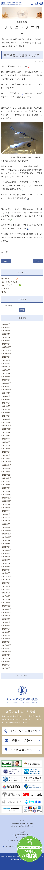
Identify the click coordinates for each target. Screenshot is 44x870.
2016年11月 (6, 609)
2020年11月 (6, 498)
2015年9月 (6, 655)
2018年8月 (6, 557)
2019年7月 (6, 544)
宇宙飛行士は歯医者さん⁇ (21, 55)
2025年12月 (7, 347)
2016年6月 (6, 626)
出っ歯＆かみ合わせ (10, 282)
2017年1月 (6, 603)
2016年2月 (6, 639)
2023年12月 (7, 422)
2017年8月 (6, 583)
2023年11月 (6, 426)
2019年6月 (6, 547)
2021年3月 (6, 488)
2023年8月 (6, 435)
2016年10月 (7, 612)
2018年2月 (6, 573)
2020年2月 (6, 524)
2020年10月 (7, 501)
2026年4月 (6, 334)
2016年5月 (6, 629)
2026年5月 (6, 331)
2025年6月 (6, 367)
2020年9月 (6, 504)
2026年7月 (6, 324)
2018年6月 (6, 563)
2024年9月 (6, 393)
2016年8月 (6, 619)
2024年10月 (7, 390)
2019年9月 (6, 540)
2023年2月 (6, 455)
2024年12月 (7, 383)
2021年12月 (7, 475)
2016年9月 (6, 616)
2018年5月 (6, 567)
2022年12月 (7, 462)
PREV (6, 261)
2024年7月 (6, 400)
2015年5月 (6, 668)
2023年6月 (6, 442)
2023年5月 (6, 445)
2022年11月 (6, 465)
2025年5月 (6, 370)
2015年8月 (6, 658)
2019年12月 (7, 531)
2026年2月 (6, 341)
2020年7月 (6, 511)
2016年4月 (6, 632)
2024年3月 (6, 413)
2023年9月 (6, 432)
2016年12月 (7, 606)
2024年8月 (6, 396)
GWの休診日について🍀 (11, 285)
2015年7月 (6, 662)
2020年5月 (6, 517)
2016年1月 (6, 642)
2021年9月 (6, 481)
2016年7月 (6, 622)
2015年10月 (7, 652)
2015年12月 (7, 645)
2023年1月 (6, 459)
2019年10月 (7, 537)
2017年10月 (7, 576)
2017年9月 (6, 580)
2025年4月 (6, 373)
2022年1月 (6, 472)
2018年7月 (6, 560)
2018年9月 (6, 553)
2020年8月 (6, 508)
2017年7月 (6, 586)
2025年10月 (7, 354)
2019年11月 (6, 534)
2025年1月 (6, 380)
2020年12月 (7, 494)
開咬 (4, 292)
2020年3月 (6, 521)
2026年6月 (6, 327)
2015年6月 (6, 665)
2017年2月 (6, 599)
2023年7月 (6, 439)
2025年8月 (6, 360)
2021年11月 (6, 478)
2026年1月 (6, 344)
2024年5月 (6, 406)
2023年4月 (6, 449)
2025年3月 (6, 377)
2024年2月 (6, 416)
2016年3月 (6, 635)
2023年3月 (6, 452)
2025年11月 (6, 350)
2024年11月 (6, 386)
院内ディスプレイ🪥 (10, 279)
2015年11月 (6, 648)
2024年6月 (6, 403)
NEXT (37, 261)
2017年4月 (6, 596)
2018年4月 (6, 570)
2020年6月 (6, 514)
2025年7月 (6, 363)
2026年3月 (6, 337)
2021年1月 (6, 491)
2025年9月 (6, 357)
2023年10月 (7, 429)
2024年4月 (6, 409)
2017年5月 (6, 593)
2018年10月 (7, 550)
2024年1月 (6, 419)
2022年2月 (6, 468)
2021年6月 (6, 485)
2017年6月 (6, 589)
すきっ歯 (5, 288)
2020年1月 (6, 527)
